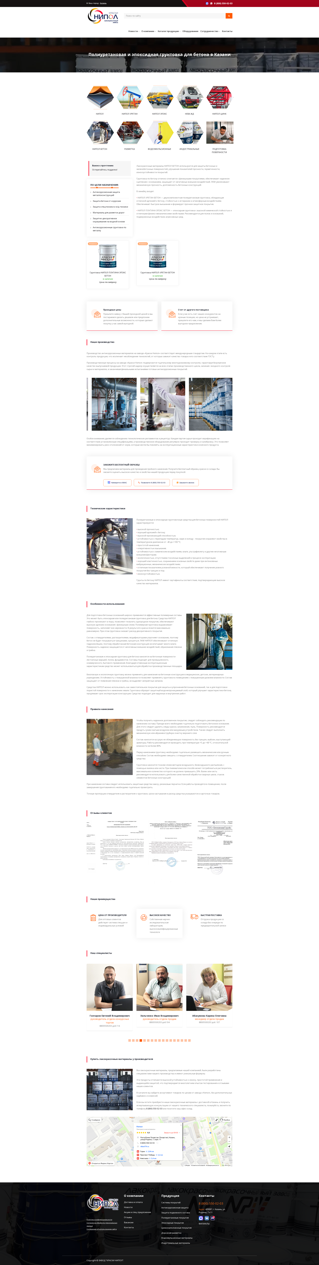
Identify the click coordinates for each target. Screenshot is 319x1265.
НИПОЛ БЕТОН (99, 149)
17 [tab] (189, 1040)
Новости (133, 31)
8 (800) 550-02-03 (154, 1108)
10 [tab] (163, 1040)
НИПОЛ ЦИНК (219, 113)
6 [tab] (148, 1040)
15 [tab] (182, 1040)
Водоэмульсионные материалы (176, 1238)
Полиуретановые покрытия (175, 1217)
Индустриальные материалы (175, 1243)
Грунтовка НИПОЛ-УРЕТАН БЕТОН (158, 272)
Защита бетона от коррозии (107, 201)
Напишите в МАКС (118, 482)
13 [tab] (174, 1040)
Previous (88, 404)
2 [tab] (133, 1040)
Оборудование (190, 31)
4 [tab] (141, 1040)
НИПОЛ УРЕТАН (130, 113)
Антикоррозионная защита (174, 1207)
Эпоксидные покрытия (172, 1222)
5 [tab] (144, 1040)
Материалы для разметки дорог (108, 212)
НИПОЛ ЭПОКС (159, 113)
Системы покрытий (170, 1202)
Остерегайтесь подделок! (104, 169)
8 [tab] (156, 1040)
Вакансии (128, 1222)
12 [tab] (170, 1040)
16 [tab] (185, 1040)
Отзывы (128, 1217)
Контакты (227, 31)
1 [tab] (129, 1040)
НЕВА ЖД (189, 113)
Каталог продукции (168, 31)
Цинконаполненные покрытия (176, 1227)
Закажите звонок (186, 482)
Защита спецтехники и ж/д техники (110, 206)
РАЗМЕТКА (129, 149)
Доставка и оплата (133, 1202)
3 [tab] (137, 1040)
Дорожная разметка (171, 1233)
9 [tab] (159, 1040)
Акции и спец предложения (137, 1212)
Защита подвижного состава (175, 1212)
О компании (147, 31)
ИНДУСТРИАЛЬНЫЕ (189, 149)
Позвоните (152, 482)
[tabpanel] (110, 995)
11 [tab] (167, 1040)
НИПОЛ (100, 113)
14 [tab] (178, 1040)
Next (230, 404)
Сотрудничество (209, 31)
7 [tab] (152, 1040)
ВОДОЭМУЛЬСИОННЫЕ (159, 149)
